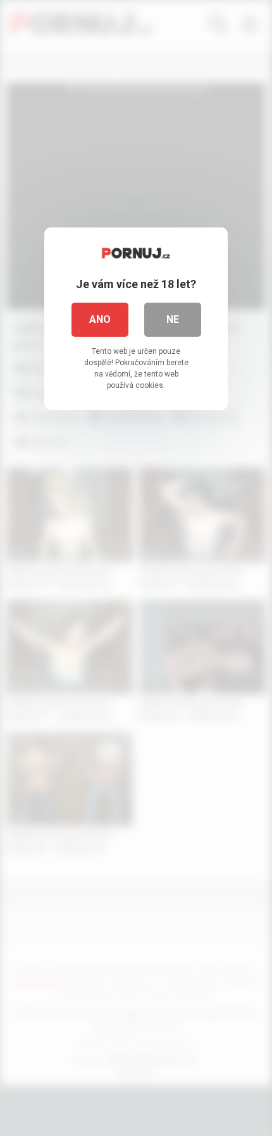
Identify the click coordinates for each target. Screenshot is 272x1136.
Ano (100, 319)
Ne (172, 319)
